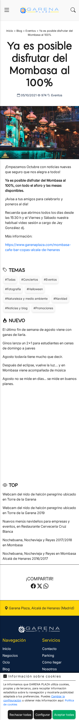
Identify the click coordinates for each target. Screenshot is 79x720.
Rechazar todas (20, 714)
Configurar (42, 714)
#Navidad (60, 298)
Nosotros (49, 669)
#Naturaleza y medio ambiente (26, 298)
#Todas (10, 279)
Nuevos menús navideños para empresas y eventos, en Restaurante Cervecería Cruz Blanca (36, 526)
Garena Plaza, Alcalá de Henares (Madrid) (41, 608)
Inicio (7, 649)
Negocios (10, 655)
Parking (48, 655)
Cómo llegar (52, 662)
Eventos (56, 95)
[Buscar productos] (73, 10)
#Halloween (35, 289)
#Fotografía (13, 289)
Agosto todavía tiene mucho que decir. (33, 356)
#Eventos (50, 279)
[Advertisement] (39, 432)
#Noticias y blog (16, 308)
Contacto (49, 649)
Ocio (6, 662)
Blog (6, 669)
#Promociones (43, 308)
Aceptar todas (64, 714)
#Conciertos (29, 279)
